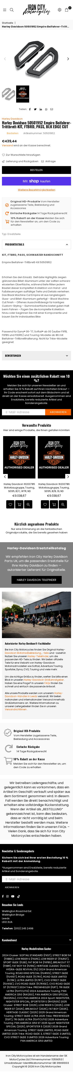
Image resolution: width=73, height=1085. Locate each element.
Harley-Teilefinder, (38, 656)
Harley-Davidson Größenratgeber (44, 679)
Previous (5, 59)
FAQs (47, 683)
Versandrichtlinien (15, 709)
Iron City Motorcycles (48, 1066)
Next (68, 59)
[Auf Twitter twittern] (35, 109)
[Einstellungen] (59, 10)
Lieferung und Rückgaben (21, 161)
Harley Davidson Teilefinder (36, 580)
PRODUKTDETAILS (14, 244)
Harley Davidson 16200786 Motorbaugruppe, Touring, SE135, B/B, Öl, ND (54, 487)
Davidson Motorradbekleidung (23, 653)
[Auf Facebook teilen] (30, 109)
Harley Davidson (12, 119)
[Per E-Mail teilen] (51, 109)
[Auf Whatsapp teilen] (46, 109)
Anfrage (50, 161)
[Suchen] (11, 10)
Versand (7, 145)
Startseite (7, 23)
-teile (46, 653)
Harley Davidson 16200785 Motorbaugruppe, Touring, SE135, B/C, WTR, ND (19, 487)
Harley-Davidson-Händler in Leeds (34, 694)
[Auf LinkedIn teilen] (41, 109)
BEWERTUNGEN (13, 355)
